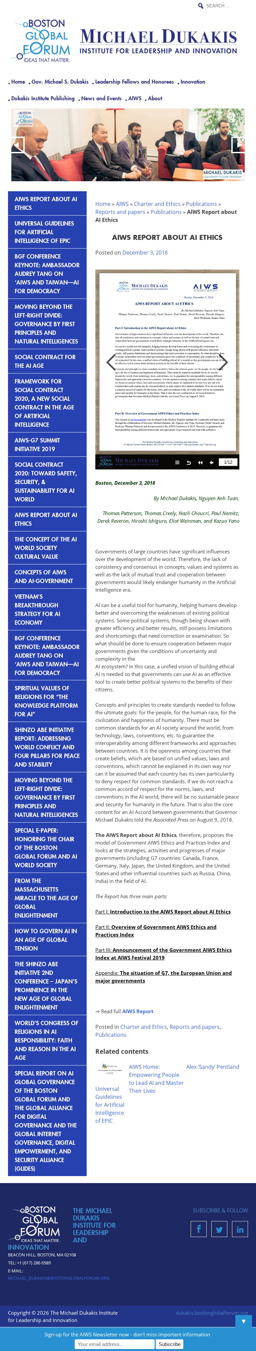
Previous (16, 145)
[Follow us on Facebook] (199, 1230)
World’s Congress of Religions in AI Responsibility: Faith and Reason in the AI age (46, 1039)
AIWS (134, 98)
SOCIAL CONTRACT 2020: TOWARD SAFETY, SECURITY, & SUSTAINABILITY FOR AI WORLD (46, 481)
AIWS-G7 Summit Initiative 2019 (37, 444)
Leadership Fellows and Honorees (134, 81)
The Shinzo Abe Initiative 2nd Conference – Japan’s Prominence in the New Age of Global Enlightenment (46, 985)
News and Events (101, 98)
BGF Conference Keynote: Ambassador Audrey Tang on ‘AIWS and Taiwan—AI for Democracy (47, 273)
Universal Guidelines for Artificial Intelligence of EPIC (109, 1104)
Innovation (193, 81)
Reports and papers (120, 212)
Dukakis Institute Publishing (43, 98)
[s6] (128, 144)
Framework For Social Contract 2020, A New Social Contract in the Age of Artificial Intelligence (44, 402)
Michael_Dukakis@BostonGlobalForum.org (58, 1278)
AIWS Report (138, 1011)
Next (239, 145)
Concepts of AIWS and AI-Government (44, 576)
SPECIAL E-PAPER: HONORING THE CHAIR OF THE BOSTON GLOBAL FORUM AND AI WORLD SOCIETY (46, 847)
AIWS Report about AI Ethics (46, 203)
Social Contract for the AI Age (45, 360)
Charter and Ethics (157, 204)
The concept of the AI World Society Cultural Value (46, 547)
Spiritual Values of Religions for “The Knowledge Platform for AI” (46, 701)
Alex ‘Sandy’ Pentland (212, 1066)
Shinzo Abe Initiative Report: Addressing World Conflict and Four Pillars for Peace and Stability (47, 746)
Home (18, 81)
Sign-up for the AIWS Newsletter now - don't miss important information (127, 1334)
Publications (201, 204)
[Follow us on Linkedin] (240, 1230)
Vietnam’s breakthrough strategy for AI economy (37, 609)
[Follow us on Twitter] (219, 1230)
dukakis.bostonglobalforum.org (212, 1312)
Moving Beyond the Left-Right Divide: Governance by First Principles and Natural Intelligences (46, 323)
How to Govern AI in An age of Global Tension (46, 939)
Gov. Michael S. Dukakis (60, 81)
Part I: (163, 911)
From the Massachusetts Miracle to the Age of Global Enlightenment (46, 897)
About (155, 98)
